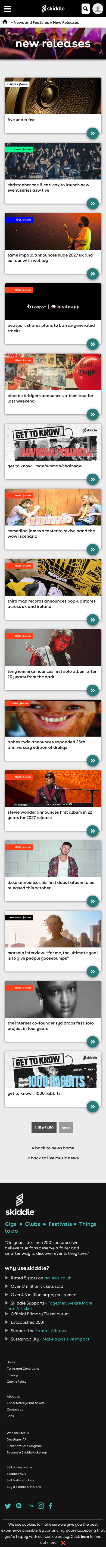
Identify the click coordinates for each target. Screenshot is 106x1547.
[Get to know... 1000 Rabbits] (53, 1069)
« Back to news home (53, 1148)
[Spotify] (18, 1507)
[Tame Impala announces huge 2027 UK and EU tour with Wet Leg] (53, 231)
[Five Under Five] (53, 96)
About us (13, 1396)
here (85, 1536)
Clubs (32, 1224)
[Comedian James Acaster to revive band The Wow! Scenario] (53, 507)
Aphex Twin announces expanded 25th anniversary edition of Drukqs (46, 744)
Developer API (17, 1439)
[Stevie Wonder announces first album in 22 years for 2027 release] (53, 788)
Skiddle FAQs (16, 1474)
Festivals (60, 1224)
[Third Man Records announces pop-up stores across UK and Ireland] (53, 577)
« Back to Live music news (53, 1158)
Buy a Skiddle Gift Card (24, 1487)
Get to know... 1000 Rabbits (34, 1093)
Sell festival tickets (20, 1480)
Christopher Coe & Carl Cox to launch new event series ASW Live (48, 187)
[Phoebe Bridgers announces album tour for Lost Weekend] (53, 372)
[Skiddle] (20, 1204)
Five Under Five (22, 119)
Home (11, 1362)
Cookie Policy (17, 1381)
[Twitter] (8, 1507)
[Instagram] (41, 1507)
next (65, 1127)
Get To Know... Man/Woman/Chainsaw (45, 466)
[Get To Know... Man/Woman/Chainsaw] (53, 442)
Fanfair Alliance (51, 1330)
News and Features (31, 22)
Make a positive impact (65, 1339)
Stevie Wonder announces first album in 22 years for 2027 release (50, 815)
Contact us (15, 1409)
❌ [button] (63, 1543)
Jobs (10, 1416)
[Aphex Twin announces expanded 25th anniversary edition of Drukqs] (53, 718)
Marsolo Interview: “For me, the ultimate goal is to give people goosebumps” (53, 955)
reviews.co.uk (57, 1278)
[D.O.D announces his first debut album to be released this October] (53, 858)
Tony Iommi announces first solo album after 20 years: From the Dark (52, 674)
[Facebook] (50, 1507)
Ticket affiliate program (24, 1446)
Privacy (12, 1375)
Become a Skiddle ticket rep (27, 1452)
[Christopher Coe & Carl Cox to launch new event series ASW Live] (53, 161)
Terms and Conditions (23, 1368)
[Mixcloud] (29, 1507)
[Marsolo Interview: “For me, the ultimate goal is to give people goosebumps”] (53, 929)
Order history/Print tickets (26, 1403)
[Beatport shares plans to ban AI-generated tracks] (53, 301)
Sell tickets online (19, 1467)
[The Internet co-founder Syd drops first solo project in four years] (53, 999)
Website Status (18, 1433)
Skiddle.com (53, 8)
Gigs (11, 1224)
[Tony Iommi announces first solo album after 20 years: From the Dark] (53, 647)
